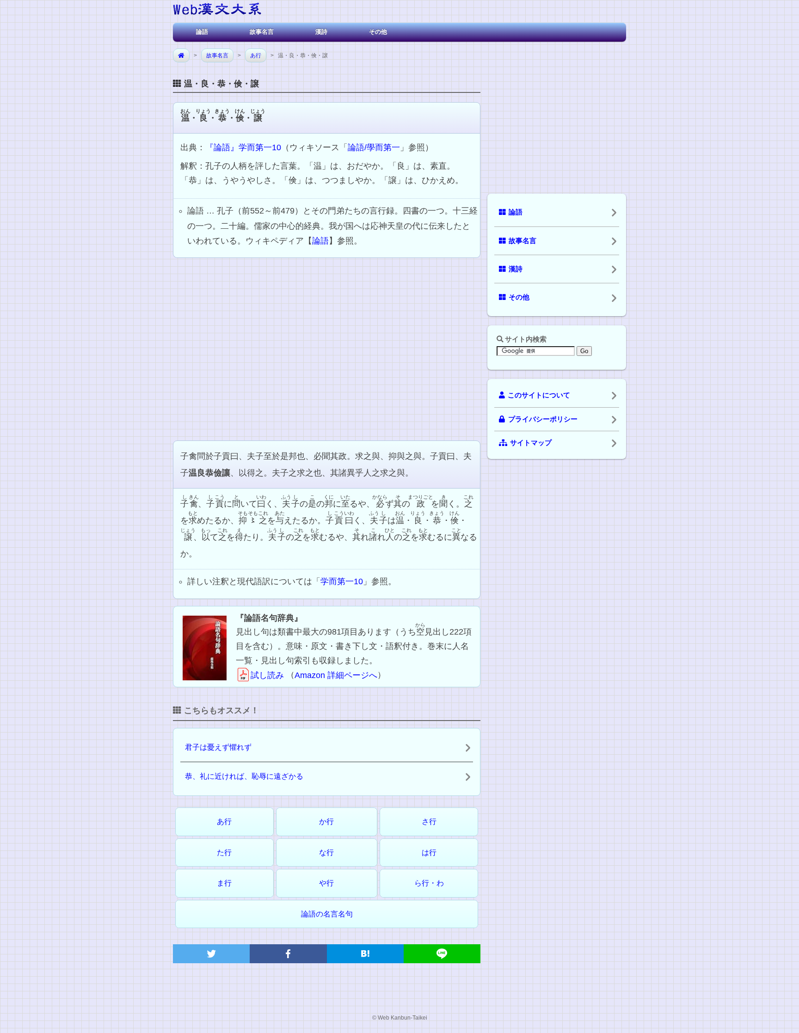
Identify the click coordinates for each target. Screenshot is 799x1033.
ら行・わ (429, 883)
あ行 (255, 55)
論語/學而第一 (374, 147)
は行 (429, 852)
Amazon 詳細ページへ (336, 675)
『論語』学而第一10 (243, 147)
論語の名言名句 (327, 914)
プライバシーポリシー (543, 419)
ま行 (224, 883)
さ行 (429, 821)
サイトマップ (531, 442)
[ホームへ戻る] (217, 10)
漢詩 (321, 31)
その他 (378, 31)
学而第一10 (341, 581)
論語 (202, 31)
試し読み (267, 675)
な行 (326, 852)
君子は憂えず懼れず (218, 747)
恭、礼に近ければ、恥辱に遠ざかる (244, 776)
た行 (224, 852)
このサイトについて (539, 395)
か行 (326, 821)
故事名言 (262, 31)
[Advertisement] (326, 348)
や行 (326, 883)
